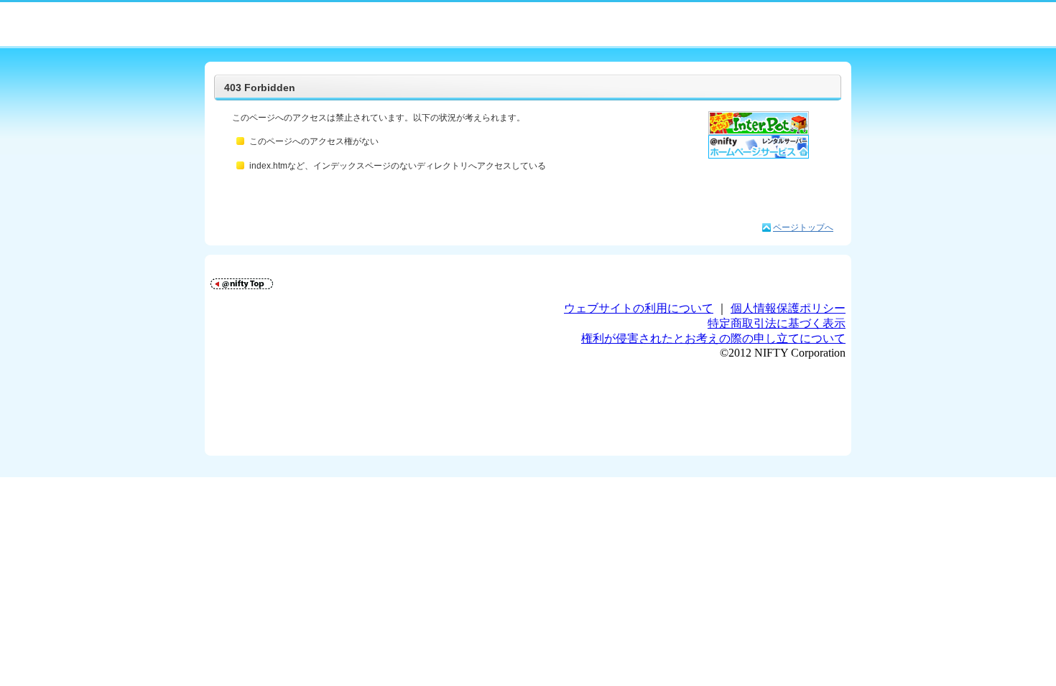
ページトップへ (803, 227)
